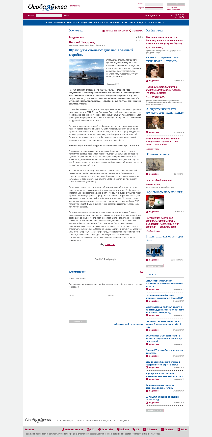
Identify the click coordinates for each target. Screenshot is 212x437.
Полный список (154, 266)
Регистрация (172, 7)
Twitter (184, 429)
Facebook (169, 429)
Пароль (141, 8)
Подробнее (154, 81)
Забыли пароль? (173, 9)
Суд (139, 22)
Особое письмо (153, 22)
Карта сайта (107, 429)
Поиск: (31, 16)
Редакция (29, 429)
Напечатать (110, 245)
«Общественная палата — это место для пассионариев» (165, 110)
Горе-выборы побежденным (164, 192)
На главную (75, 6)
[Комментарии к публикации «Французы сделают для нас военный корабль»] (141, 272)
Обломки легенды (158, 154)
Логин (140, 3)
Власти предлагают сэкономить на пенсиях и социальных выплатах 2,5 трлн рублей (164, 339)
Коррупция (128, 22)
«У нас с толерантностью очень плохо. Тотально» (162, 59)
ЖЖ (137, 429)
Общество (86, 22)
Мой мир (124, 429)
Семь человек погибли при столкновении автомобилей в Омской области (164, 284)
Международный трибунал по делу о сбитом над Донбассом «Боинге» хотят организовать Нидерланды (165, 310)
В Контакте (152, 429)
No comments (55, 22)
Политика (71, 22)
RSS (92, 429)
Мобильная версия (74, 429)
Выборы (99, 22)
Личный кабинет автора (117, 31)
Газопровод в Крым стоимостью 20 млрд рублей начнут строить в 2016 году (163, 324)
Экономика (113, 22)
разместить (137, 31)
